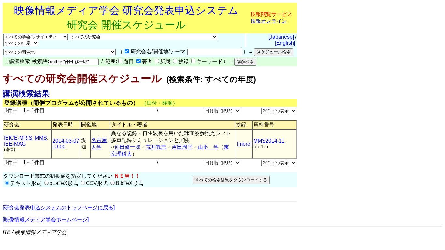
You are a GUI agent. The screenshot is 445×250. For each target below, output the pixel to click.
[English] (285, 43)
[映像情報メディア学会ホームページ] (46, 219)
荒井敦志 (156, 147)
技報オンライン (269, 21)
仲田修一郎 (127, 147)
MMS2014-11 (268, 141)
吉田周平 (182, 147)
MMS (41, 138)
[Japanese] (281, 37)
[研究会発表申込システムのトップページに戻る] (59, 207)
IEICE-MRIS (18, 138)
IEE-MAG (15, 143)
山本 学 (208, 147)
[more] (244, 143)
